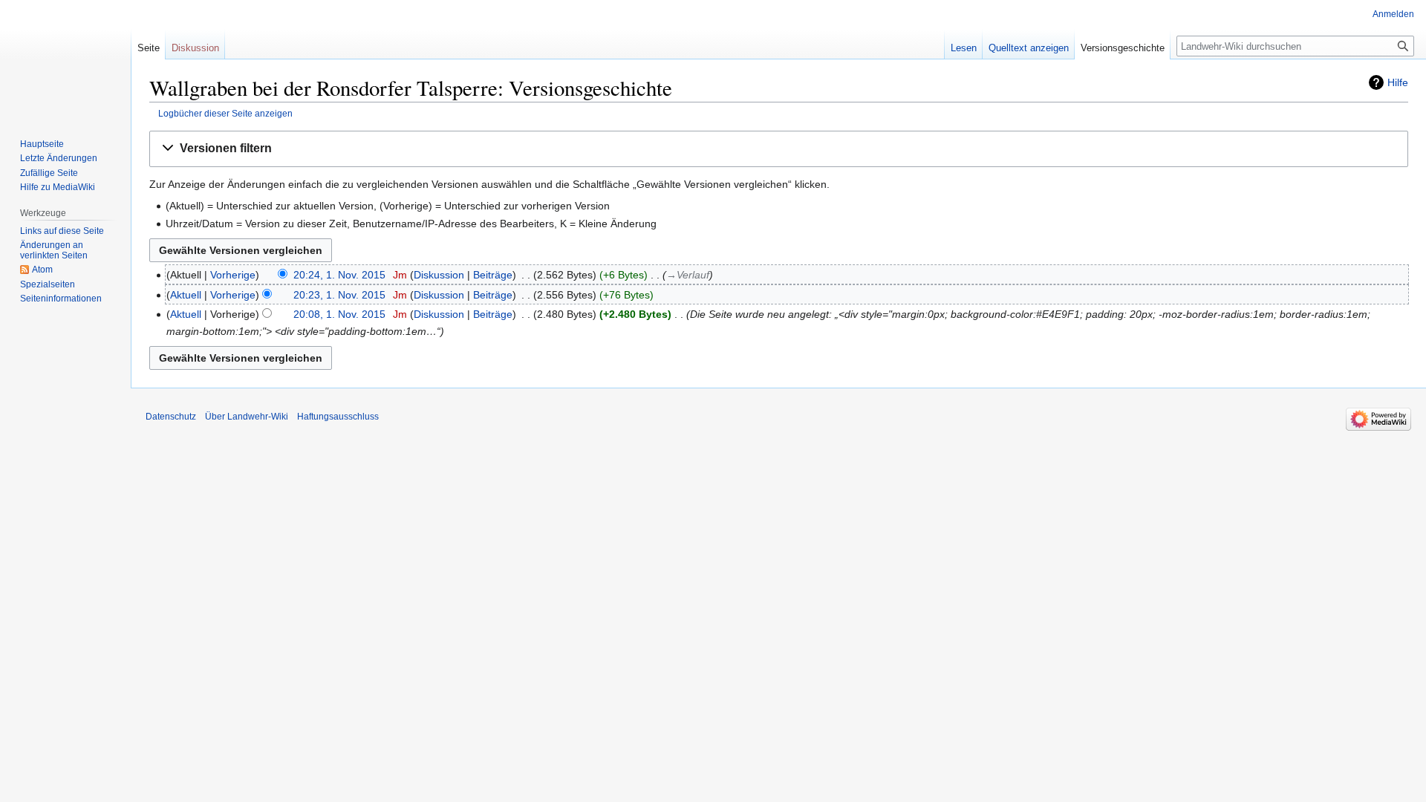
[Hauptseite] (65, 59)
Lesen (964, 47)
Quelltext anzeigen (1029, 47)
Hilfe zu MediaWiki (57, 187)
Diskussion (439, 275)
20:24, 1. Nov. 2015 (339, 275)
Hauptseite (42, 144)
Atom (42, 269)
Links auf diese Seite (62, 231)
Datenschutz (171, 416)
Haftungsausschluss (338, 416)
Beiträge (492, 275)
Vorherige (232, 275)
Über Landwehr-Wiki (246, 416)
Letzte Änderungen (58, 158)
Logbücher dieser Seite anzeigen (225, 113)
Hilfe (1397, 82)
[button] (779, 148)
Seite (148, 47)
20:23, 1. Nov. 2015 (339, 295)
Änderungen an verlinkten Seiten (54, 250)
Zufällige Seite (49, 173)
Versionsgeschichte (1123, 47)
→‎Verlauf (687, 275)
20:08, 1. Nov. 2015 (339, 314)
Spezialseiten (47, 284)
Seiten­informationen (61, 298)
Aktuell (185, 295)
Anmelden (1393, 14)
